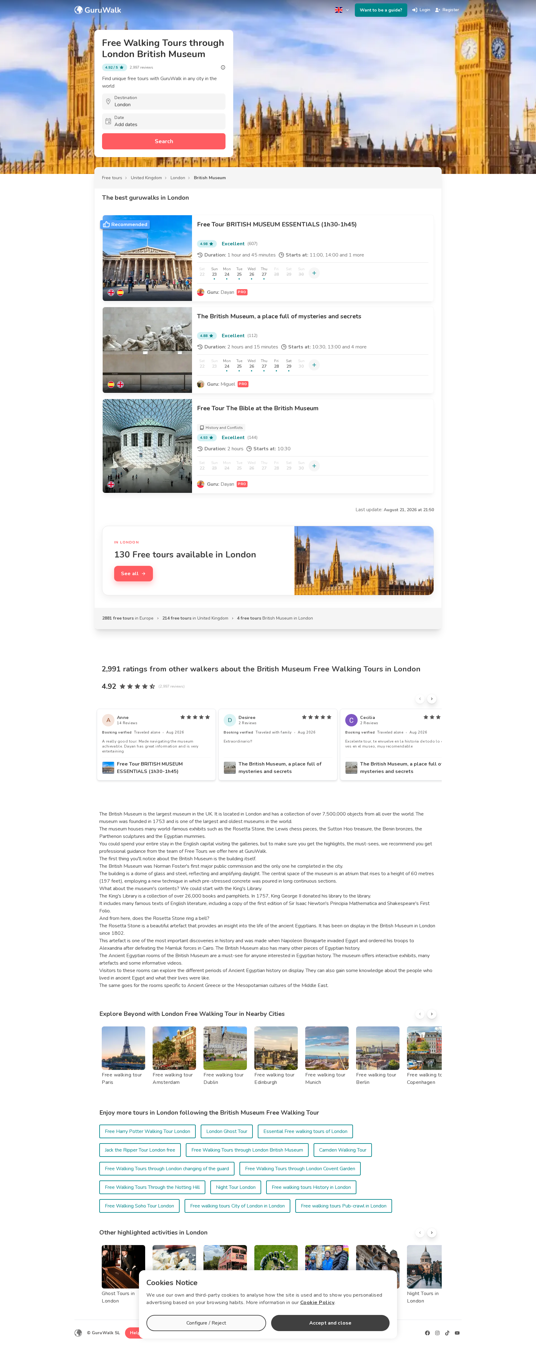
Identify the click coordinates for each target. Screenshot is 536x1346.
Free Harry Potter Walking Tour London (147, 1131)
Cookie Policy (317, 1302)
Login (425, 10)
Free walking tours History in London (311, 1187)
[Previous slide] (420, 699)
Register (451, 10)
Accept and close (330, 1323)
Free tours (112, 178)
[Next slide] (432, 699)
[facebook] (427, 1333)
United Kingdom (146, 178)
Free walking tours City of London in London (237, 1206)
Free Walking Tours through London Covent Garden (300, 1168)
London (178, 178)
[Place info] (223, 67)
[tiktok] (447, 1333)
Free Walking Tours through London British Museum (247, 1150)
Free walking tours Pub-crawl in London (343, 1206)
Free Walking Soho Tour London (139, 1206)
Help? (136, 1333)
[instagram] (437, 1333)
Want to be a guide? (381, 10)
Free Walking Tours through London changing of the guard (167, 1168)
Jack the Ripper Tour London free (140, 1150)
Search (164, 141)
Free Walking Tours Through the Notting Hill (152, 1187)
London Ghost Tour (226, 1131)
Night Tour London (236, 1187)
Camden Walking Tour (342, 1150)
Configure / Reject (206, 1323)
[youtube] (457, 1333)
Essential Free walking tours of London (305, 1131)
